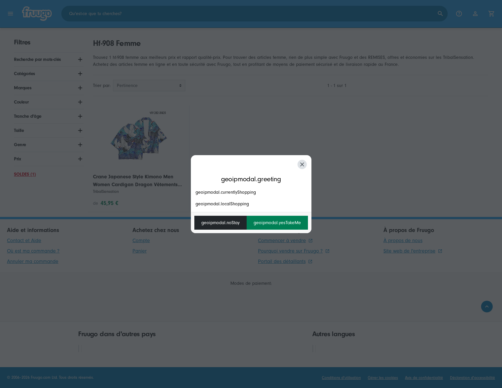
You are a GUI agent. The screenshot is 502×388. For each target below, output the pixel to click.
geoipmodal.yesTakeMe (277, 222)
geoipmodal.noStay (220, 222)
